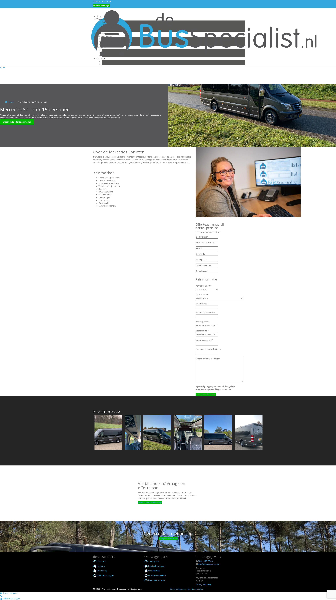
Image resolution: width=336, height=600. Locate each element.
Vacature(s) (107, 56)
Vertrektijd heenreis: (205, 312)
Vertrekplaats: (202, 321)
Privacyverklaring (203, 584)
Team (104, 50)
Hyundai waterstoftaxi (111, 41)
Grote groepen (102, 33)
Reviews (101, 566)
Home (99, 16)
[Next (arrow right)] (331, 300)
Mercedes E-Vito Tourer (112, 44)
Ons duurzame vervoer (112, 39)
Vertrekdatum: (202, 303)
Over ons (100, 47)
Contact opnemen (109, 61)
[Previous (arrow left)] (4, 300)
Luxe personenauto (110, 30)
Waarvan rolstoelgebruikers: (208, 349)
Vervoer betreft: (203, 285)
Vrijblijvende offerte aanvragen (17, 121)
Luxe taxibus (107, 27)
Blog (104, 53)
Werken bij (102, 570)
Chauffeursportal (109, 64)
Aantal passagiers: (204, 340)
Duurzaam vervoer (104, 36)
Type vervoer (202, 294)
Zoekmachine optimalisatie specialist (186, 589)
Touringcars (107, 22)
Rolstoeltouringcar (109, 25)
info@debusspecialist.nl (208, 564)
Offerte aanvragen (101, 5)
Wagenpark (101, 19)
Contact (99, 58)
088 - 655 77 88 (103, 1)
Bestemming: (202, 330)
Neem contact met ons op (150, 502)
